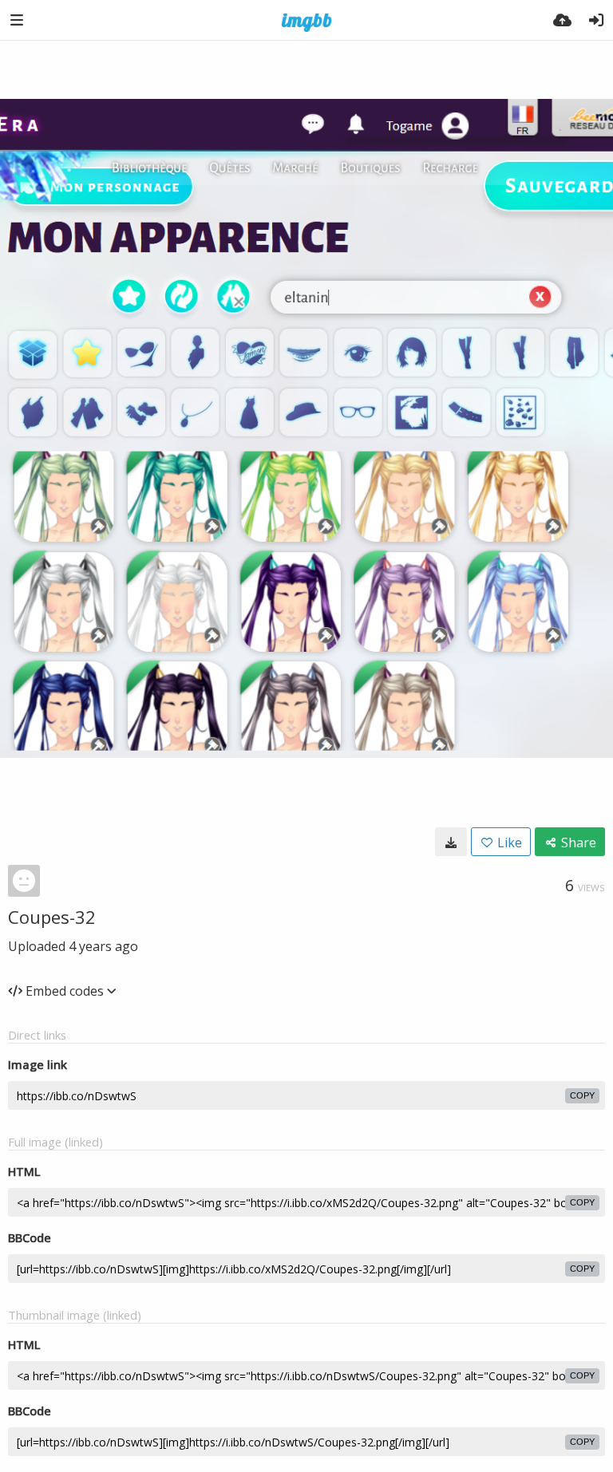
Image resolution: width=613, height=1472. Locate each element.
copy (582, 1095)
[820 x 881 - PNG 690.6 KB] (451, 841)
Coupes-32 (52, 917)
